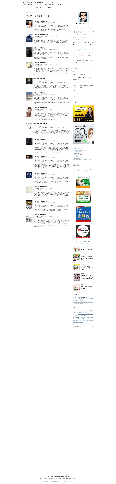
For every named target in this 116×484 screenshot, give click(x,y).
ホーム (27, 7)
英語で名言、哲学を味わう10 (40, 93)
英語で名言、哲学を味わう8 (40, 123)
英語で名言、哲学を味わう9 (40, 107)
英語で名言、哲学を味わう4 (40, 186)
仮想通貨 (75, 153)
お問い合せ (75, 96)
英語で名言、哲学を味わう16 (40, 21)
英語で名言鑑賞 (38, 24)
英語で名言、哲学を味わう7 (40, 139)
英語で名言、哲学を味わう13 (40, 62)
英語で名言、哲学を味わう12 (40, 78)
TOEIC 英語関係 (44, 22)
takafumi (75, 320)
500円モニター (77, 158)
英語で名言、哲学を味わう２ (40, 214)
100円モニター (77, 156)
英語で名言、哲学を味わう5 (40, 173)
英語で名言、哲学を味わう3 (40, 201)
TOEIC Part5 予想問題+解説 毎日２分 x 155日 (38, 2)
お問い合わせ (49, 7)
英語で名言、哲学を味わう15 (40, 34)
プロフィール (38, 7)
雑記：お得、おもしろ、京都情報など (81, 159)
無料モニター (76, 154)
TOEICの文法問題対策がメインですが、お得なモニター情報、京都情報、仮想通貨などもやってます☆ (58, 478)
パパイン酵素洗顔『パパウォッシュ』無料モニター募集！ (87, 268)
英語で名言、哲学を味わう (53, 22)
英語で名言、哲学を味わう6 (40, 156)
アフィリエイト (76, 151)
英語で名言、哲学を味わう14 (40, 48)
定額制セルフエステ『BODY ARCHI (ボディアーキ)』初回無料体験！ (87, 277)
